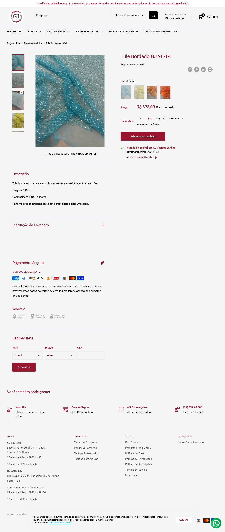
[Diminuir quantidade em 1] (140, 118)
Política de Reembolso (138, 464)
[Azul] (126, 92)
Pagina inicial (13, 43)
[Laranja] (165, 92)
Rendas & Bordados (85, 448)
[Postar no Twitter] (203, 69)
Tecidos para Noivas (86, 458)
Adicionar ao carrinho (142, 136)
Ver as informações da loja (141, 157)
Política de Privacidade (138, 458)
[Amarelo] (139, 92)
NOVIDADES (14, 31)
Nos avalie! (131, 475)
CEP (79, 347)
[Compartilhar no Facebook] (190, 69)
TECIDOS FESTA (56, 31)
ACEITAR (183, 519)
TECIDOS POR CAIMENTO (159, 31)
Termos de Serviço (136, 469)
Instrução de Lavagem (191, 442)
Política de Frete (134, 453)
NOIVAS (32, 31)
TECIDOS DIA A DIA (87, 31)
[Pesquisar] (153, 15)
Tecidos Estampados (86, 453)
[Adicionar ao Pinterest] (196, 69)
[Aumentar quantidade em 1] (163, 118)
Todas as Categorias (86, 442)
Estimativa (24, 367)
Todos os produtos (33, 43)
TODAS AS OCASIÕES (121, 31)
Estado (49, 347)
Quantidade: (127, 121)
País (15, 347)
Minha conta (173, 18)
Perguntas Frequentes (138, 448)
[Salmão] (152, 92)
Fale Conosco (133, 442)
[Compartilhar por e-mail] (210, 69)
